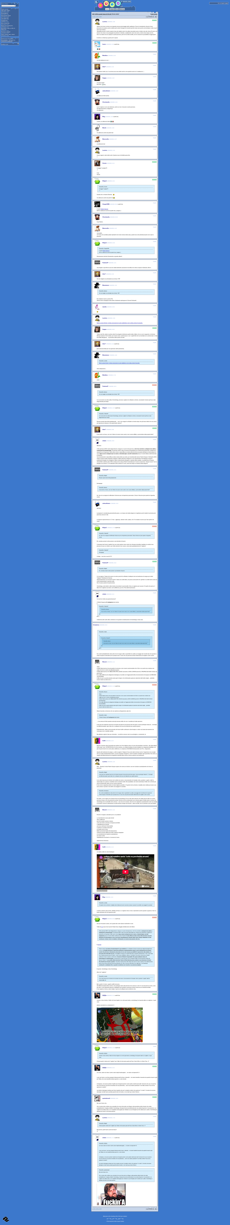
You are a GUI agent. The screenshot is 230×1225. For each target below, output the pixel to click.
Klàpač (104, 181)
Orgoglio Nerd (4, 20)
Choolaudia (106, 102)
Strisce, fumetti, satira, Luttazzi (8, 34)
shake (104, 440)
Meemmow (105, 285)
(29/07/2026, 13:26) (5, 11)
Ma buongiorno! (4, 13)
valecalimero (106, 91)
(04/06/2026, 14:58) (5, 35)
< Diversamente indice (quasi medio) (115, 1221)
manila (104, 307)
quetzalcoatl (106, 1098)
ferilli (103, 740)
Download (105, 890)
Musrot (104, 662)
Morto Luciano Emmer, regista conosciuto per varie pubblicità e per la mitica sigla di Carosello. (120, 323)
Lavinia (104, 21)
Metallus (105, 55)
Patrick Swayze (104, 209)
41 (155, 16)
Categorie (112, 9)
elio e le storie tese (5, 23)
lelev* (104, 66)
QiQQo (104, 995)
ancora (99, 944)
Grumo (104, 163)
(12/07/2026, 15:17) (5, 19)
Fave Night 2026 (5, 18)
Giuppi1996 (105, 204)
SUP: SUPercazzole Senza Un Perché (101, 14)
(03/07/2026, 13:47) (5, 24)
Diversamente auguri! (6, 15)
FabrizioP (105, 262)
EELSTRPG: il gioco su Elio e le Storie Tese (8, 29)
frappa (104, 78)
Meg (103, 116)
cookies (125, 1216)
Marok (104, 128)
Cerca (117, 9)
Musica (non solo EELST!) (7, 25)
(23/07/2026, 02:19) (5, 16)
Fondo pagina (153, 14)
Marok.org (122, 9)
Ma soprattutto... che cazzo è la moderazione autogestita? (8, 41)
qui (102, 926)
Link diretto (99, 890)
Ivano (104, 44)
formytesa (96, 625)
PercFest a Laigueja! (5, 31)
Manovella (105, 139)
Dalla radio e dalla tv (5, 10)
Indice (107, 9)
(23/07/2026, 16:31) (5, 14)
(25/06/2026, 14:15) (5, 30)
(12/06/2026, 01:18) (5, 33)
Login (226, 3)
